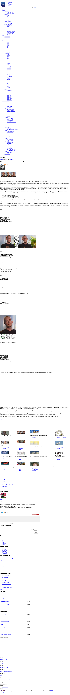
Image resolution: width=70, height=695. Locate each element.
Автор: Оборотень (10, 142)
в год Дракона (9, 72)
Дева (7, 61)
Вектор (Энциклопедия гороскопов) (6, 634)
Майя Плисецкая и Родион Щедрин (5, 659)
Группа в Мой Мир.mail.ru (11, 149)
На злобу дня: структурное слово (24, 468)
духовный (6, 39)
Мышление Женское (10, 28)
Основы (3, 10)
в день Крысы (9, 92)
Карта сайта (10, 4)
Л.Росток (20, 170)
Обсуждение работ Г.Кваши (7, 447)
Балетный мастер (10, 124)
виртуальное (34, 437)
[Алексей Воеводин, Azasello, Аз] (8, 177)
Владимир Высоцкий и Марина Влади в (6, 671)
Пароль (2, 685)
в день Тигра (9, 94)
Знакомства (10, 2)
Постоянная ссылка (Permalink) (5, 502)
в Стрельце (8, 88)
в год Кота (8, 71)
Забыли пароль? (5, 687)
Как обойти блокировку (4, 643)
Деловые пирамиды (10, 132)
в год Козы (8, 75)
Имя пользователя (3, 684)
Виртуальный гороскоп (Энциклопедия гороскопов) (8, 627)
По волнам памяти (35, 469)
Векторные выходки (10, 110)
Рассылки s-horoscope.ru (6, 584)
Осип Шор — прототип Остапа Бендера (6, 647)
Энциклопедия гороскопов (11, 102)
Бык (7, 46)
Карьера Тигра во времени (5, 601)
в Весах (8, 86)
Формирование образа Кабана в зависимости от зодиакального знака (11, 604)
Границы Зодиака (10, 125)
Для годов (6, 117)
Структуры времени (8, 30)
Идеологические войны (11, 133)
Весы (7, 62)
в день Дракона (9, 96)
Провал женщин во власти (11, 122)
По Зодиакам (7, 53)
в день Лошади (9, 98)
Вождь (8, 19)
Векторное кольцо (8, 21)
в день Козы (9, 99)
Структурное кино (10, 140)
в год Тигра (9, 70)
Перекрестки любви (4, 594)
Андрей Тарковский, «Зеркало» (5, 663)
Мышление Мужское (10, 29)
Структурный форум (10, 137)
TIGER (3, 479)
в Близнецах (9, 82)
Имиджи (6, 14)
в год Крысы (9, 69)
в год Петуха (9, 66)
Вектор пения (9, 128)
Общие (6, 130)
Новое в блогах (9, 152)
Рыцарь (8, 17)
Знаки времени (5, 40)
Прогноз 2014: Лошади (35, 458)
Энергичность (9, 25)
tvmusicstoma (2, 651)
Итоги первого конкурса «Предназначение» (10, 558)
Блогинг (6, 151)
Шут (7, 16)
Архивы (6, 138)
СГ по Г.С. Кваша (5, 101)
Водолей (8, 55)
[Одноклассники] (4, 164)
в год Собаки (9, 67)
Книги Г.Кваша (9, 106)
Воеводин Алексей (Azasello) (7, 484)
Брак (3, 35)
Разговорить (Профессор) (11, 113)
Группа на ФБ (9, 147)
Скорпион (8, 63)
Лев (7, 60)
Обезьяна (8, 52)
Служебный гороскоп (10, 33)
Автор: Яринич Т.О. (10, 145)
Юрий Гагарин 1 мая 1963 (4, 667)
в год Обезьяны (9, 76)
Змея (7, 49)
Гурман (8, 126)
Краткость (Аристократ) (11, 111)
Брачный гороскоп (10, 103)
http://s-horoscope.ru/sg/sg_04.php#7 (14, 178)
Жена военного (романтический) (12, 129)
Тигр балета (9, 121)
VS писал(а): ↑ (2, 639)
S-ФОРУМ (9, 5)
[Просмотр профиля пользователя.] (3, 497)
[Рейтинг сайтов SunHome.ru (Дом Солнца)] (51, 693)
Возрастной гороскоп (10, 32)
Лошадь (8, 50)
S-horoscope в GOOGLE (11, 150)
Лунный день (2, 589)
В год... (6, 65)
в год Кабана (9, 68)
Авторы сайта (7, 141)
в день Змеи (9, 97)
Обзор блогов (9, 153)
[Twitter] (2, 164)
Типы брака (7, 127)
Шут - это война (9, 115)
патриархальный (7, 36)
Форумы (6, 135)
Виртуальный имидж (10, 13)
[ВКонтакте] (1, 164)
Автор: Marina (9, 143)
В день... (6, 89)
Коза (7, 51)
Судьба (8, 26)
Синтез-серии (4, 548)
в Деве (8, 85)
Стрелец (8, 64)
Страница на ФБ (9, 148)
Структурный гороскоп (11, 12)
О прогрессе (4, 550)
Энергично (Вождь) (10, 116)
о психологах (21, 448)
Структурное (4, 553)
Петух (8, 42)
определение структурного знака (61, 437)
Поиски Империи (10, 105)
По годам (6, 41)
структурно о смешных (60, 458)
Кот (7, 48)
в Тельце (8, 81)
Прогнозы (20, 469)
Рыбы (8, 56)
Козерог (8, 54)
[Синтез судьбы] (3, 4)
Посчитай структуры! (36, 533)
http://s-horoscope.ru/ (27, 692)
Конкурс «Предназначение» (36, 468)
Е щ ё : (1, 675)
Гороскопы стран (10, 34)
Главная (3, 9)
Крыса (8, 45)
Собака (8, 43)
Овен (7, 57)
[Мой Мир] (5, 164)
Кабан (8, 44)
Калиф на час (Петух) (10, 118)
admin (1, 499)
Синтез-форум (9, 136)
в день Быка (9, 93)
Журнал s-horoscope (10, 139)
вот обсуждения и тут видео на (5, 655)
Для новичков (7, 11)
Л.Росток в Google (3, 419)
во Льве (8, 84)
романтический (7, 37)
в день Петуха (9, 90)
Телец (8, 58)
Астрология (9, 107)
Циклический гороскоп (11, 31)
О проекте (9, 3)
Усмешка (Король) (10, 114)
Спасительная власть (10, 119)
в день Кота (9, 95)
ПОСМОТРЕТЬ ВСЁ (6, 679)
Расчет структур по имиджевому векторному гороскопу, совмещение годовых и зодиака (14, 598)
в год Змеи (8, 73)
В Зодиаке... (7, 77)
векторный (6, 38)
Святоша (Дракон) (10, 120)
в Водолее (8, 79)
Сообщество (4, 134)
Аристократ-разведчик (11, 109)
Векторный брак (9, 23)
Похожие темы (7, 154)
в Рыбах (8, 80)
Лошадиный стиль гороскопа (7, 566)
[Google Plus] (7, 164)
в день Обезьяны (9, 100)
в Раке (8, 83)
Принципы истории (10, 104)
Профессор (8, 18)
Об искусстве (4, 552)
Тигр (7, 47)
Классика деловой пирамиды (5, 621)
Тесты (9, 1)
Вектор (8, 20)
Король (8, 15)
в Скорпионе (9, 87)
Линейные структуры (8, 24)
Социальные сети (8, 146)
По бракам (4, 539)
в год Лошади (9, 74)
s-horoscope (12, 159)
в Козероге (8, 78)
